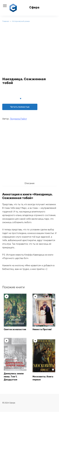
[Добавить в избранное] (20, 98)
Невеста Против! (42, 329)
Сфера (34, 7)
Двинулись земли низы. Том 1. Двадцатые (14, 376)
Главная (5, 21)
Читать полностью (19, 107)
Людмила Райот (18, 118)
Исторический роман (21, 21)
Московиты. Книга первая (43, 378)
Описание (29, 183)
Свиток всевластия (15, 329)
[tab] (29, 183)
